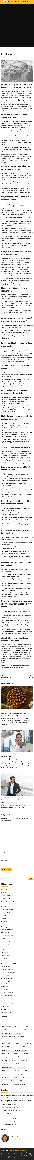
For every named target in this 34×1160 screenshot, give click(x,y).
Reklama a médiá (5, 975)
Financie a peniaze (5, 927)
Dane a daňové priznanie (7, 909)
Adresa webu (4, 860)
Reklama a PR (17, 1150)
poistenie (14, 1060)
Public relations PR (5, 969)
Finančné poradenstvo (6, 929)
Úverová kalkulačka (14, 1119)
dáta (5, 1029)
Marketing (23, 1156)
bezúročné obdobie (11, 665)
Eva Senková (19, 58)
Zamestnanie (4, 1006)
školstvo (5, 1084)
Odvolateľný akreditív (15, 1110)
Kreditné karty (12, 663)
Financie (10, 1154)
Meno (2, 845)
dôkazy (14, 1029)
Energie (3, 921)
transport (6, 1077)
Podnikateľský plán (6, 1156)
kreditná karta (5, 667)
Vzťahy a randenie (5, 1001)
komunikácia (7, 1043)
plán (4, 1060)
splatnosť (17, 667)
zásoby (19, 1080)
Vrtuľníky (24, 1150)
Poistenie (3, 961)
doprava (26, 1026)
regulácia (6, 1070)
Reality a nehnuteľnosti (6, 972)
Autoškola (4, 1152)
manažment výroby (19, 1046)
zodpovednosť (7, 1080)
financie (21, 1036)
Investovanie (4, 941)
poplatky (11, 667)
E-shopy (3, 918)
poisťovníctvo (26, 1060)
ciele (16, 1026)
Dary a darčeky (4, 912)
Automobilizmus (5, 895)
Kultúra (29, 1156)
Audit (2, 892)
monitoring (16, 1053)
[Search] (31, 9)
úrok (22, 667)
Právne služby (4, 966)
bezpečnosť (6, 1026)
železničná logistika (19, 1084)
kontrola (18, 1043)
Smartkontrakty (5, 981)
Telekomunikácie (5, 986)
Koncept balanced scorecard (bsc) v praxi (14, 713)
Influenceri (3, 938)
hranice (5, 1040)
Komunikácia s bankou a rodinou (11, 800)
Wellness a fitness (5, 1003)
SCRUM (15, 1104)
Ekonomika (17, 1154)
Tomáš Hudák (4, 759)
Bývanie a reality (5, 898)
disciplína (25, 665)
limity (28, 1043)
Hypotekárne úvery (5, 935)
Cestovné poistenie (5, 904)
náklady (27, 1053)
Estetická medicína (5, 924)
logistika (5, 1046)
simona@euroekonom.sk (18, 1139)
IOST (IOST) (15, 1124)
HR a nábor (4, 932)
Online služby (4, 955)
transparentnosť (18, 1074)
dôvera (24, 1029)
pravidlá (16, 1063)
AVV (11, 1113)
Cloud (2, 907)
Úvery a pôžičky (5, 995)
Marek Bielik (4, 715)
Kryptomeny (4, 946)
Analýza (3, 889)
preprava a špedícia (8, 1067)
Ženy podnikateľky (5, 1012)
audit (5, 1023)
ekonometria (6, 1033)
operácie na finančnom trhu (20, 1057)
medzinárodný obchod (20, 1050)
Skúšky (3, 1158)
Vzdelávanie (4, 998)
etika (17, 1033)
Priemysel (16, 1121)
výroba (16, 1077)
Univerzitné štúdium (6, 992)
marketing (6, 1050)
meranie (5, 1053)
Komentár (4, 824)
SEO (10, 1150)
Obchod (3, 952)
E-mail (3, 853)
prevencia (22, 1067)
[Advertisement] (17, 30)
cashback (19, 665)
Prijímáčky (23, 1152)
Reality (10, 1152)
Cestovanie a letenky (6, 901)
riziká (24, 1070)
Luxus (2, 949)
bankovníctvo (16, 1023)
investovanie (16, 1040)
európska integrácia (8, 1036)
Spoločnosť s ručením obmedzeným (22, 1116)
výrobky (26, 1077)
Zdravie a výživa (5, 1009)
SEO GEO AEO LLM (6, 978)
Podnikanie (4, 958)
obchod (5, 1057)
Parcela (16, 1107)
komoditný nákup (6, 756)
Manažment (15, 1152)
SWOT (2, 983)
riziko (16, 1070)
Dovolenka (14, 1158)
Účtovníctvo (4, 989)
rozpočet (6, 1074)
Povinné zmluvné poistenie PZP (8, 963)
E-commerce (4, 915)
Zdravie (23, 1154)
